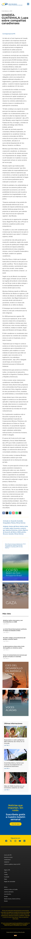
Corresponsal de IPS (8, 34)
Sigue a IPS (7, 870)
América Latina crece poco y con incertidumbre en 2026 (13, 621)
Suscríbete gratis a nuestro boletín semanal (15, 817)
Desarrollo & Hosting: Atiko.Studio (15, 932)
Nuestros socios (8, 857)
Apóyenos (6, 862)
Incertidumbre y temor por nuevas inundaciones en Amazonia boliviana (14, 764)
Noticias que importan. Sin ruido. (15, 808)
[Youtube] (20, 841)
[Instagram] (15, 841)
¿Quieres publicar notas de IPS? (12, 864)
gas (4, 530)
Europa (6, 896)
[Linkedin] (24, 841)
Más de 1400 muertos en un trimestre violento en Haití (14, 787)
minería (20, 530)
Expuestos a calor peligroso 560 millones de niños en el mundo (14, 741)
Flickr (5, 879)
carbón (11, 528)
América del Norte (14, 526)
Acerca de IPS (7, 855)
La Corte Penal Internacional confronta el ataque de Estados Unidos (15, 629)
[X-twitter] (11, 841)
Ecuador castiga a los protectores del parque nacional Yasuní (14, 638)
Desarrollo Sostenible (17, 521)
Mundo (6, 901)
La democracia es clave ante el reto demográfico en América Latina (13, 647)
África (5, 887)
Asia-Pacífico (7, 894)
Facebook (6, 876)
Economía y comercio (20, 528)
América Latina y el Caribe (11, 889)
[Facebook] (6, 841)
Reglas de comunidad (9, 881)
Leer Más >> (6, 623)
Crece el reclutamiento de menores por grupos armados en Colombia (15, 655)
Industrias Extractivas (11, 530)
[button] (3, 513)
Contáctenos (7, 859)
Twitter (6, 874)
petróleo (23, 532)
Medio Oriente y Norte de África (12, 898)
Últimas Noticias (20, 523)
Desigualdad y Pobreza (9, 523)
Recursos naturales (8, 534)
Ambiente (5, 526)
